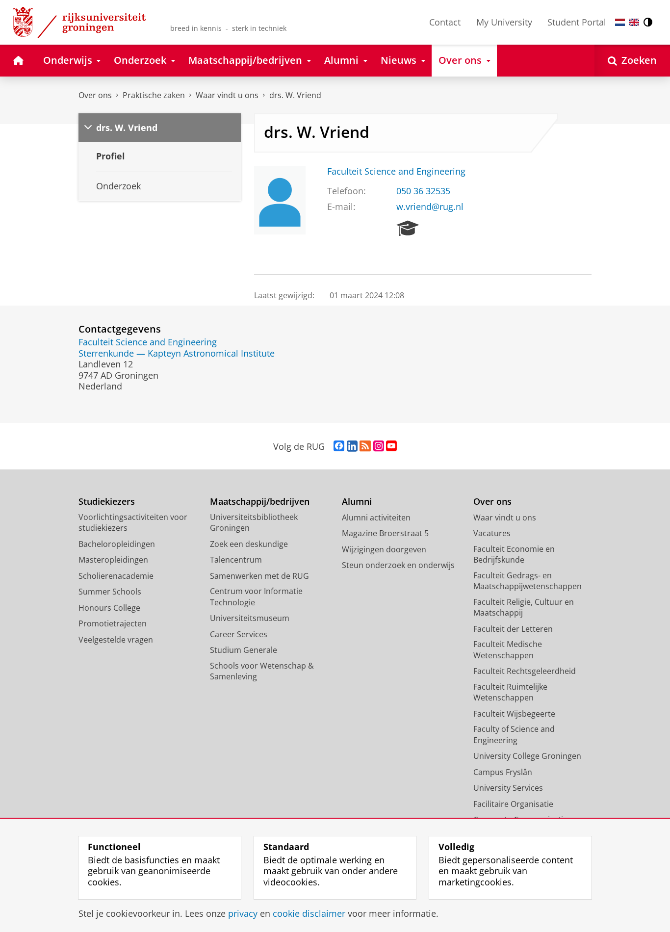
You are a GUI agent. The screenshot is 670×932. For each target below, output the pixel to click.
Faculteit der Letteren (513, 628)
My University (504, 22)
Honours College (109, 607)
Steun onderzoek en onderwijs (398, 565)
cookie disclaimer (309, 913)
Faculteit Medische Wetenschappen (507, 650)
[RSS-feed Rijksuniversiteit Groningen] (365, 446)
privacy (243, 913)
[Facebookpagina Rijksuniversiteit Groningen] (339, 446)
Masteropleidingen (113, 559)
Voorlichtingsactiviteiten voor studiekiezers (132, 523)
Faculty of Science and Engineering (514, 735)
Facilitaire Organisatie (513, 804)
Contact (445, 22)
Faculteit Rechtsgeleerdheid (524, 671)
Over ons (95, 95)
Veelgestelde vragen (115, 639)
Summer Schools (109, 591)
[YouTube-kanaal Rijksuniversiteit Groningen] (391, 446)
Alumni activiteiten (376, 517)
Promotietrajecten (112, 623)
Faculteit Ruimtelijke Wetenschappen (510, 692)
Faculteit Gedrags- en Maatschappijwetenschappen (527, 581)
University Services (508, 787)
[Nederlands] (620, 22)
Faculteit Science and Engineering (396, 171)
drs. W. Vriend (295, 95)
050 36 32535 (423, 191)
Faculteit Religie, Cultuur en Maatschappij (523, 607)
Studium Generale (243, 650)
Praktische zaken (154, 95)
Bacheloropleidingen (116, 544)
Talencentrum (236, 559)
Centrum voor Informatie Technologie (256, 597)
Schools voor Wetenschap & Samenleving (262, 671)
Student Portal (576, 22)
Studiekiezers (106, 501)
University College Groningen (527, 756)
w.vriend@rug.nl (430, 206)
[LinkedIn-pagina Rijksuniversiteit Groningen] (352, 446)
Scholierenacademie (116, 575)
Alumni (357, 501)
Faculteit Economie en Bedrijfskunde (514, 555)
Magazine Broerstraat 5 (385, 533)
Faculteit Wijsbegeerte (514, 713)
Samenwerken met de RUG (259, 575)
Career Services (238, 634)
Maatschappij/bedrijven (259, 501)
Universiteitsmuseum (249, 618)
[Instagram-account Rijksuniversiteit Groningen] (378, 446)
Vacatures (492, 533)
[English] (634, 22)
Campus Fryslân (502, 772)
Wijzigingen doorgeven (384, 549)
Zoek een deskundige (249, 544)
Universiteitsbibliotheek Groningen (254, 523)
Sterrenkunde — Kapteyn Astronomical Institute (176, 353)
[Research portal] (407, 228)
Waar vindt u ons (227, 95)
